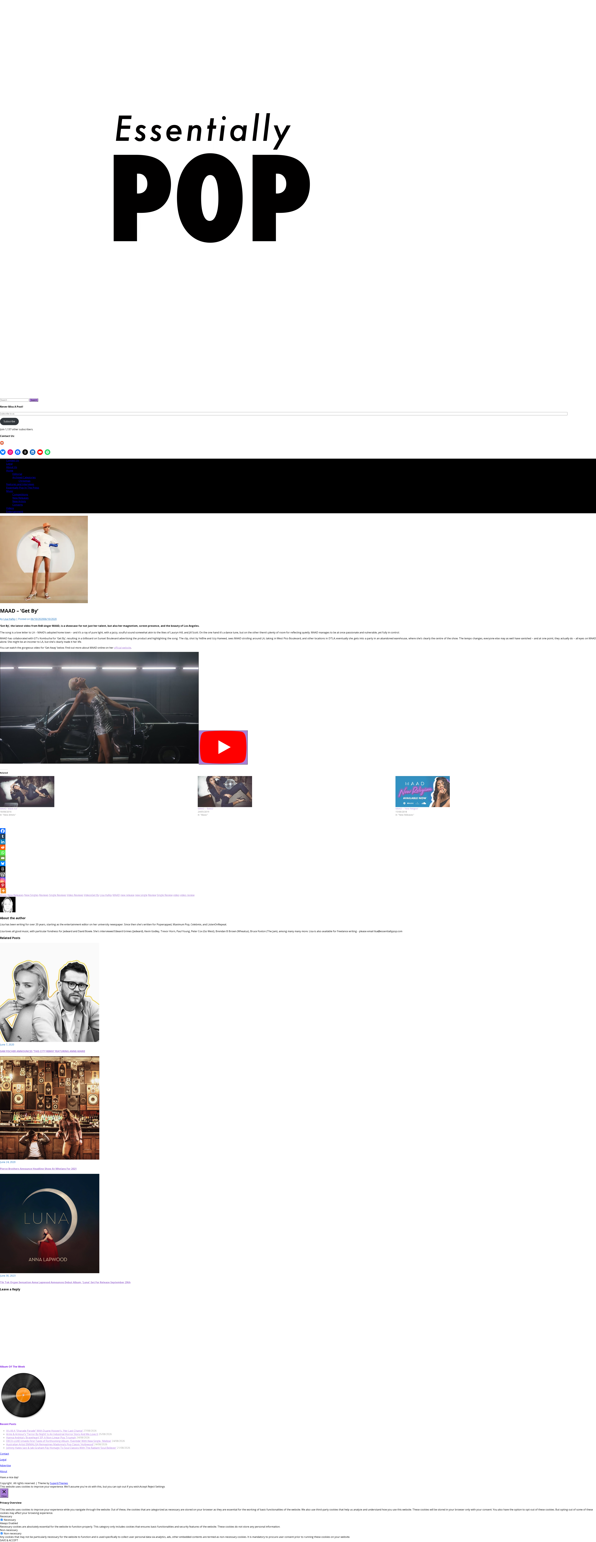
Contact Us (12, 460)
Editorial (17, 474)
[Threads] (2, 869)
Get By (95, 895)
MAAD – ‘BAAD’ (205, 808)
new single (141, 895)
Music (9, 491)
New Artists (19, 501)
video (176, 895)
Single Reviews (57, 895)
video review (187, 895)
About (3, 1471)
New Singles (31, 895)
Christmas (24, 481)
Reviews (43, 895)
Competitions (20, 494)
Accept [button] (143, 1486)
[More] (3, 890)
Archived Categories (24, 477)
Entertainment (14, 511)
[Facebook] (2, 831)
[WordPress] (2, 874)
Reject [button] (151, 1486)
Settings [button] (160, 1486)
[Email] (2, 858)
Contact (4, 1453)
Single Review (165, 895)
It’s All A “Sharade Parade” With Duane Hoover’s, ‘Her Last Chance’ (44, 1430)
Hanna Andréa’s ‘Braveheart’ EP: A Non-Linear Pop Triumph (41, 1437)
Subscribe (9, 421)
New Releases (20, 498)
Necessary (10, 1520)
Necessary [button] (6, 1516)
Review (152, 895)
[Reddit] (2, 847)
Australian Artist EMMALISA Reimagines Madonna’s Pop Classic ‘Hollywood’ (50, 1444)
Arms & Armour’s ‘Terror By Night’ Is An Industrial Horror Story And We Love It (52, 1434)
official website (122, 647)
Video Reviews (75, 895)
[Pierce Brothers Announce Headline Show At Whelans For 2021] (49, 1158)
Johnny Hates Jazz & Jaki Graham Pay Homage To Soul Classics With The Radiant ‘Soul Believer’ (61, 1447)
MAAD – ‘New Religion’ (406, 808)
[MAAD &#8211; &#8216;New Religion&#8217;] (492, 791)
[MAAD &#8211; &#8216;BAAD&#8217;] (295, 791)
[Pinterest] (2, 885)
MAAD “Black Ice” (9, 808)
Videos (10, 508)
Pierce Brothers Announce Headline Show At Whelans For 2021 (38, 1168)
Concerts (17, 504)
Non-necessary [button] (9, 1530)
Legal (9, 463)
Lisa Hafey (9, 619)
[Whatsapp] (2, 852)
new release (127, 895)
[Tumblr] (2, 836)
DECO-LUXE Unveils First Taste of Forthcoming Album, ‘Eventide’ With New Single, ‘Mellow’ (58, 1441)
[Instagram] (2, 880)
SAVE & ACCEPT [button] (9, 1540)
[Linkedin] (2, 841)
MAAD (116, 895)
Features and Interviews (20, 484)
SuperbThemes (59, 1483)
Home (9, 470)
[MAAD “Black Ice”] (97, 791)
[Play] (223, 747)
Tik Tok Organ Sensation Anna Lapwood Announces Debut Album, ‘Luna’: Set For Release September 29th (65, 1282)
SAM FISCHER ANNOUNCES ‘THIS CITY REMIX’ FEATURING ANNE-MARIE (42, 1051)
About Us (11, 467)
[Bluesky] (2, 863)
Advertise (5, 1465)
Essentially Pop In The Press (22, 487)
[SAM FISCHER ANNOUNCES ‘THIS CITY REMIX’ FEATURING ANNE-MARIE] (49, 1041)
